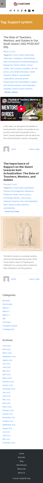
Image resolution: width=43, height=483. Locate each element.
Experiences (8, 65)
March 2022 (7, 407)
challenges (7, 58)
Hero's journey (16, 68)
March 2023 (7, 378)
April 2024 (7, 349)
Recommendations (22, 82)
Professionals (8, 82)
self (4, 85)
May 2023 (6, 371)
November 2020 (9, 443)
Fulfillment (7, 195)
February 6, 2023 (10, 184)
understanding (9, 208)
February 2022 (8, 410)
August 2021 (7, 428)
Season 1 (6, 308)
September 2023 (9, 357)
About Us (21, 473)
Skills (5, 205)
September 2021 (9, 425)
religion (34, 82)
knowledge (8, 198)
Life (32, 68)
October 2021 (8, 421)
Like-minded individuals (19, 72)
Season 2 (15, 92)
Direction (7, 191)
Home (21, 454)
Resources (21, 469)
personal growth (21, 79)
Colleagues (17, 58)
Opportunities (24, 75)
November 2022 (9, 389)
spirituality (7, 89)
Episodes (7, 92)
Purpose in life (18, 201)
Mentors (15, 75)
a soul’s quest (18, 188)
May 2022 (6, 400)
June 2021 (6, 435)
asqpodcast (29, 55)
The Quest (7, 322)
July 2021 (6, 432)
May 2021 (6, 439)
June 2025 (7, 346)
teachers (29, 89)
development (13, 62)
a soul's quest (18, 55)
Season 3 (6, 315)
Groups (30, 65)
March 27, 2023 (9, 52)
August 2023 (7, 360)
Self (4, 319)
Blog (21, 461)
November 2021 (9, 418)
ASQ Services (21, 465)
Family (16, 65)
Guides (6, 68)
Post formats (7, 304)
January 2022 (8, 414)
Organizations (8, 79)
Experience (29, 191)
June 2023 (7, 367)
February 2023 (8, 382)
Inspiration (26, 68)
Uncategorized (8, 329)
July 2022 (6, 392)
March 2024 (7, 353)
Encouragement (17, 191)
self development (14, 85)
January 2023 (8, 385)
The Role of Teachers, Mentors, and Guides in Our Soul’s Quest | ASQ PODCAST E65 (21, 42)
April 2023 (7, 374)
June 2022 (7, 396)
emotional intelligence (29, 62)
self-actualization (29, 85)
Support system (18, 89)
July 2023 (6, 364)
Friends (23, 65)
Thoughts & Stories (11, 211)
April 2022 (7, 403)
